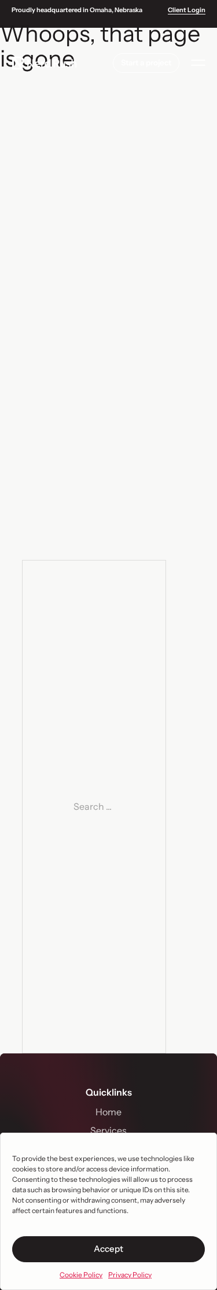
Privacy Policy (130, 1274)
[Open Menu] (198, 63)
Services (108, 1130)
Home (108, 1112)
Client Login (186, 10)
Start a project (146, 62)
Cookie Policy (81, 1274)
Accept (108, 1248)
